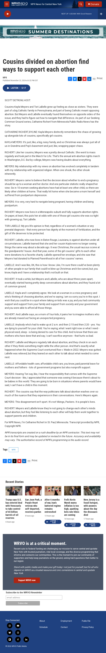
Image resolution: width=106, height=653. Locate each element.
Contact (64, 627)
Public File (86, 621)
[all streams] (102, 13)
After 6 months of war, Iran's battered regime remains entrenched (53, 505)
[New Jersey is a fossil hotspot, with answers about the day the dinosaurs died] (92, 490)
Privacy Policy (88, 627)
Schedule (43, 627)
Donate (95, 4)
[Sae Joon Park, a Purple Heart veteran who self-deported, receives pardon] (33, 490)
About (42, 621)
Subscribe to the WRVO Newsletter (24, 592)
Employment (66, 621)
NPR (13, 450)
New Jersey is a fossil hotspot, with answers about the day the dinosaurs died (91, 507)
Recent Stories (15, 482)
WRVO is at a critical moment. (40, 543)
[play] (7, 13)
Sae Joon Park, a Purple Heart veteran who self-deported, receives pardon (33, 505)
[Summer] (53, 31)
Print (100, 78)
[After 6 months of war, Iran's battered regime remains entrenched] (53, 490)
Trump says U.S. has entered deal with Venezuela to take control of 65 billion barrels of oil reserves (14, 508)
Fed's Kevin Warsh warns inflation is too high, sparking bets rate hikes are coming (71, 507)
